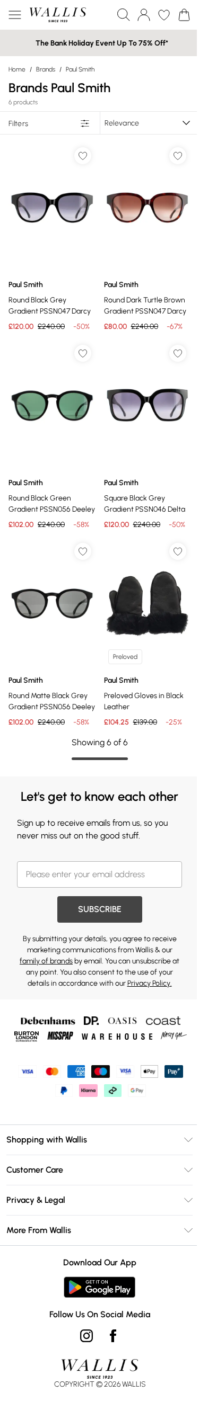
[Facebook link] (113, 1335)
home (16, 69)
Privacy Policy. (149, 983)
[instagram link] (86, 1335)
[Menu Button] (14, 14)
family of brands (46, 961)
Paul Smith (80, 69)
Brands (45, 69)
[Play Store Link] (99, 1287)
